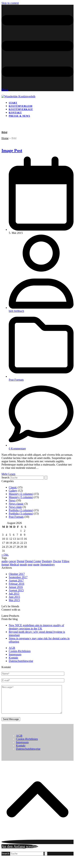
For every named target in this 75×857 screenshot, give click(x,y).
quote (36, 564)
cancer (12, 561)
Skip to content (10, 3)
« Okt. (5, 554)
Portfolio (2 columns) (21, 510)
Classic (13, 487)
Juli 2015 (14, 593)
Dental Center (33, 561)
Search (5, 477)
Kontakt (13, 657)
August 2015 (16, 590)
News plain (15, 506)
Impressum (15, 654)
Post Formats (16, 379)
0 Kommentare (17, 448)
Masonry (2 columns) (21, 493)
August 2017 (16, 580)
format (5, 564)
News (12, 500)
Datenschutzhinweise (21, 660)
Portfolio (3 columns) (21, 513)
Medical (14, 564)
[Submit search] (45, 478)
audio (4, 561)
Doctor (57, 561)
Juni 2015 (14, 596)
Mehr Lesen (8, 474)
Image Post (11, 150)
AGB (12, 647)
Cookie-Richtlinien (20, 651)
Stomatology (47, 564)
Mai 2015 (14, 600)
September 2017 (18, 577)
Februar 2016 (16, 583)
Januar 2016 (16, 587)
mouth (23, 564)
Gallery (13, 490)
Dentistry (47, 561)
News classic (16, 503)
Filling (65, 561)
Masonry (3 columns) (21, 497)
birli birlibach (16, 310)
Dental (20, 561)
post (30, 564)
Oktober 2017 (17, 573)
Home (5, 138)
